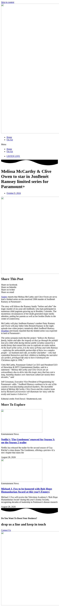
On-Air (10, 140)
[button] (29, 144)
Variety (4, 297)
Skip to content (7, 2)
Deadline (5, 331)
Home (9, 137)
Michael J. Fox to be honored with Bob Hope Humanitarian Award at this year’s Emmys (26, 490)
